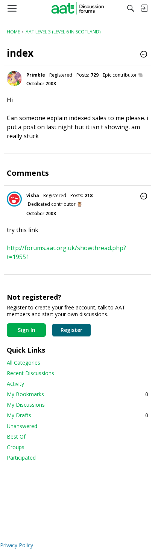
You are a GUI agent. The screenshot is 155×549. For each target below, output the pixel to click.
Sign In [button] (26, 329)
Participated (21, 457)
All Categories (23, 362)
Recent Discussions (30, 373)
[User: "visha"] (14, 199)
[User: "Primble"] (14, 78)
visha (32, 195)
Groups (15, 447)
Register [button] (71, 329)
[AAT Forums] (78, 8)
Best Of (16, 436)
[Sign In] (144, 8)
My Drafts (77, 415)
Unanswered (22, 426)
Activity (15, 383)
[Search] (130, 8)
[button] (143, 55)
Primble (35, 75)
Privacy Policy (16, 545)
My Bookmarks (77, 394)
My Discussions (26, 404)
